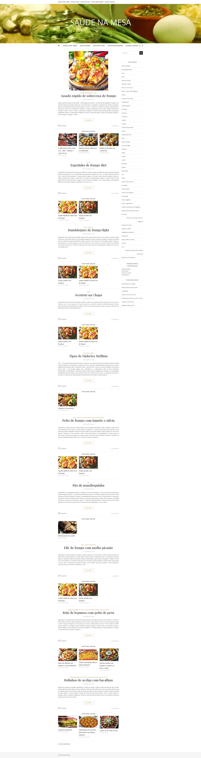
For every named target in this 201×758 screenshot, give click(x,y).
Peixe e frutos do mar (90, 677)
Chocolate (124, 109)
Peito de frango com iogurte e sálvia (88, 420)
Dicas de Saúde (75, 2)
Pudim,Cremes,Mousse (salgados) (131, 207)
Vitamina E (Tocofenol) (66, 408)
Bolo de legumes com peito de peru (88, 612)
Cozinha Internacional (127, 127)
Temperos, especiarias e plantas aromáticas (134, 252)
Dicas (123, 138)
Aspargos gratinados (65, 730)
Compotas (124, 116)
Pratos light (104, 610)
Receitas (124, 214)
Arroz (123, 73)
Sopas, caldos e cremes (128, 239)
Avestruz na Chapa (88, 295)
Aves (95, 93)
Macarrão (124, 163)
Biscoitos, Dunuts (126, 84)
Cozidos (124, 124)
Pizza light (124, 185)
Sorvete (124, 243)
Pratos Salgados (126, 200)
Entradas (124, 149)
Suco (123, 247)
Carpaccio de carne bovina (109, 730)
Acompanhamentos (86, 93)
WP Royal (68, 755)
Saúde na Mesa (100, 22)
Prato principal (90, 545)
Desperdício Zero (126, 134)
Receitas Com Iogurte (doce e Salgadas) (90, 417)
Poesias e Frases (126, 273)
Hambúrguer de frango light (88, 230)
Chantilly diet (125, 102)
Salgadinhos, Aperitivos (128, 232)
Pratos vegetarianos (97, 2)
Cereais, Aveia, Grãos (64, 2)
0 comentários (115, 126)
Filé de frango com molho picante (88, 548)
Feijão (123, 153)
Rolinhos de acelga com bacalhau (88, 680)
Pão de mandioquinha (88, 485)
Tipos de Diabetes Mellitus (88, 356)
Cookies (124, 120)
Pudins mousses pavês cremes (130, 210)
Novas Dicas (125, 271)
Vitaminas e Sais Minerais (128, 257)
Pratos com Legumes (92, 610)
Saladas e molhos (110, 2)
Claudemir (64, 126)
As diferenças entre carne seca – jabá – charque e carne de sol (67, 150)
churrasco (124, 113)
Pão (88, 482)
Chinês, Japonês (126, 105)
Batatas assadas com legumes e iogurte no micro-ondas (107, 665)
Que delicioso (125, 275)
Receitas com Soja (127, 225)
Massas (124, 167)
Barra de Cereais (126, 80)
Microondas (125, 171)
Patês (123, 178)
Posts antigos (64, 744)
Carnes (123, 95)
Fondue (124, 156)
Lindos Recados (126, 269)
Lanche (90, 227)
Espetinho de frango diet (88, 165)
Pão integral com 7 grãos (66, 536)
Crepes (124, 131)
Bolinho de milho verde (128, 305)
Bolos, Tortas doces (127, 87)
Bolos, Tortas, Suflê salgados (130, 91)
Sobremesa (125, 236)
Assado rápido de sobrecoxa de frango (88, 96)
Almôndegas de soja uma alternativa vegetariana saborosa (87, 732)
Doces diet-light (85, 2)
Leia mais (88, 120)
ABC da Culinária (126, 66)
